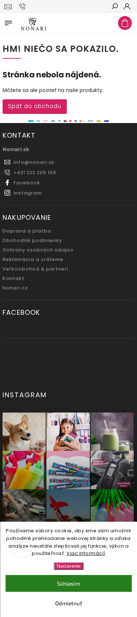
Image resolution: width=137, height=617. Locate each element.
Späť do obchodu (34, 106)
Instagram (28, 193)
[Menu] (8, 21)
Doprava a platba (27, 231)
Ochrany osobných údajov (38, 250)
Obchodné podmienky (32, 240)
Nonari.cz (15, 288)
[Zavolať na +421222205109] (23, 6)
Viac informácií (85, 553)
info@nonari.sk (34, 162)
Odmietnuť (68, 603)
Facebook (27, 183)
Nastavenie (68, 566)
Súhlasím (68, 583)
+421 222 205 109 (35, 172)
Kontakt (13, 278)
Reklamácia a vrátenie (33, 259)
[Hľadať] (114, 6)
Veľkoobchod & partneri (35, 269)
